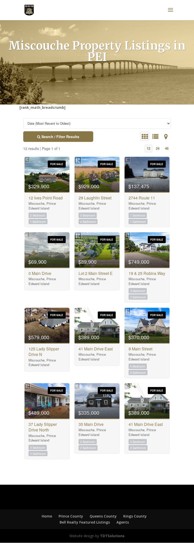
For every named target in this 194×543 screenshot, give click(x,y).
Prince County (71, 516)
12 (148, 148)
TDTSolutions (112, 535)
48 (166, 148)
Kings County (135, 516)
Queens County (103, 516)
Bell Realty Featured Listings (85, 522)
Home (47, 516)
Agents (122, 522)
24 (157, 148)
